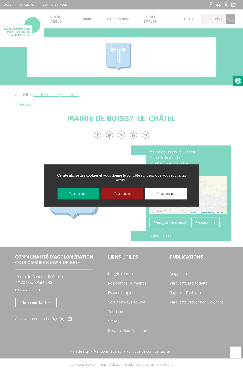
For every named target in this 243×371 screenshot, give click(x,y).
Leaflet (193, 212)
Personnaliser (166, 193)
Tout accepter (78, 193)
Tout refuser (122, 193)
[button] (238, 81)
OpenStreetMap (207, 212)
